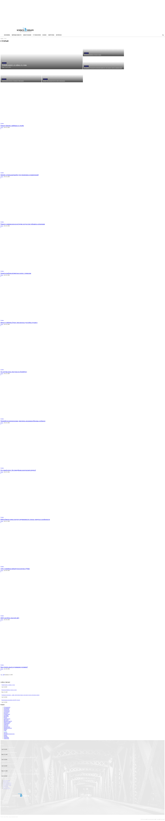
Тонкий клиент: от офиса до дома (8, 684)
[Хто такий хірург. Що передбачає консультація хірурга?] (42, 448)
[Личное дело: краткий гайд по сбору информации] (62, 76)
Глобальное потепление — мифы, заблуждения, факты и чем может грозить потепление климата (20, 773)
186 (3, 674)
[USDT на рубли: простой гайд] (42, 595)
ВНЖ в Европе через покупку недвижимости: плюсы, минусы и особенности (25, 519)
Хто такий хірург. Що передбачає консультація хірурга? (18, 470)
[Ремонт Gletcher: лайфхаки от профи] (42, 103)
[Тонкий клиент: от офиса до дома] (42, 56)
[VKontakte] (162, 24)
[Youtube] (163, 24)
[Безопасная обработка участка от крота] (103, 49)
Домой (2, 38)
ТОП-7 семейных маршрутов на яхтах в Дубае (15, 568)
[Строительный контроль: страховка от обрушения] (21, 76)
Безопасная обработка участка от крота (9, 689)
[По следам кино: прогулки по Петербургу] (42, 349)
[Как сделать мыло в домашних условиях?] (42, 645)
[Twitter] (160, 24)
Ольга (2, 127)
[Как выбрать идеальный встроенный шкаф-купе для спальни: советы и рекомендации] (103, 63)
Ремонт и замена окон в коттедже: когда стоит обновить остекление (23, 224)
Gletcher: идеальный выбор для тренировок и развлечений (20, 175)
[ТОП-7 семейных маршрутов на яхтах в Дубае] (42, 546)
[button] (162, 35)
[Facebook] (158, 24)
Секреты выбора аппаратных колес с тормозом (16, 273)
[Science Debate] (25, 30)
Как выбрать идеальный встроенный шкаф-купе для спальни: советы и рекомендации (18, 757)
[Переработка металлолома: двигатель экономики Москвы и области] (42, 398)
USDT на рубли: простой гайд (10, 618)
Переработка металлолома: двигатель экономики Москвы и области (23, 421)
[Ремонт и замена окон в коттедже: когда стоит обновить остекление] (42, 201)
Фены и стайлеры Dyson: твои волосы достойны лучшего (19, 322)
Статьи (4, 63)
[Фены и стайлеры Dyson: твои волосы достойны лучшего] (42, 300)
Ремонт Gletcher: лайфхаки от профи (12, 125)
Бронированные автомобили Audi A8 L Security (11, 700)
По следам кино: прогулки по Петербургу (14, 372)
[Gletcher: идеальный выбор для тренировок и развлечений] (42, 152)
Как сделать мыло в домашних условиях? (14, 667)
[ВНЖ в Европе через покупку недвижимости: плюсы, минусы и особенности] (42, 497)
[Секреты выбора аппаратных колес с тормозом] (42, 251)
